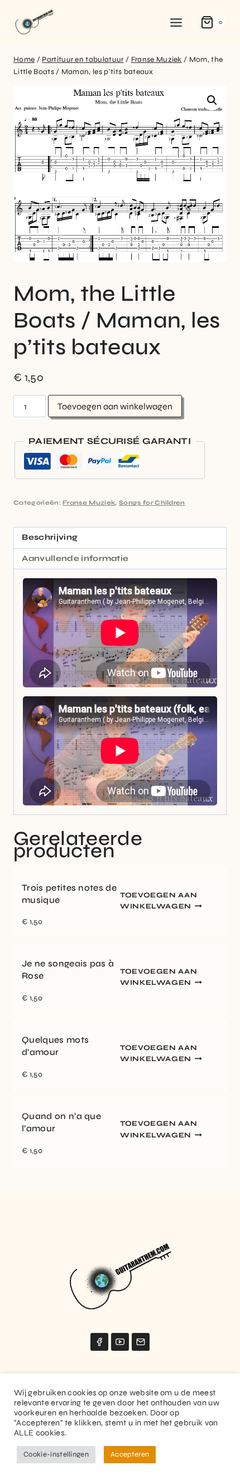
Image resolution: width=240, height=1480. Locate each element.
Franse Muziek (89, 502)
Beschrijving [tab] (50, 537)
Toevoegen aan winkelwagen (114, 406)
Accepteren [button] (130, 1454)
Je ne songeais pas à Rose (68, 969)
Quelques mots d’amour (55, 1045)
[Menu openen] (176, 22)
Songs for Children (152, 502)
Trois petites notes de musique (69, 893)
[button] (212, 100)
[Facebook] (99, 1342)
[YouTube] (120, 1342)
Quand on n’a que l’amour (61, 1122)
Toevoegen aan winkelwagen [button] (158, 901)
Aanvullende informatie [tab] (75, 558)
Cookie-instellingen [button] (56, 1454)
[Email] (141, 1342)
